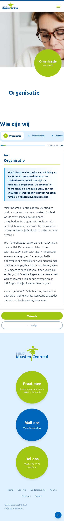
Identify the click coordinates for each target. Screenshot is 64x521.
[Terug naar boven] (58, 515)
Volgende (32, 315)
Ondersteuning (38, 489)
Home (10, 489)
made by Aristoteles (13, 508)
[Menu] (58, 6)
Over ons (26, 496)
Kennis (53, 489)
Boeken (38, 496)
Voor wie (22, 489)
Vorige (32, 325)
